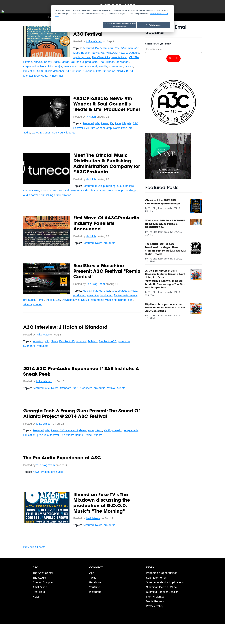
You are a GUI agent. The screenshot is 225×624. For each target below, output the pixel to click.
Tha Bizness (106, 61)
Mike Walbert (94, 41)
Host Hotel (39, 591)
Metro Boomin (81, 52)
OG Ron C (77, 61)
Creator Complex (43, 582)
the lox (50, 299)
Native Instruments (125, 295)
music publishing (105, 185)
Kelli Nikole (93, 518)
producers (91, 61)
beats (71, 132)
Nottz (40, 71)
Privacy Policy (154, 606)
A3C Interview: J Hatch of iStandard (65, 327)
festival (111, 388)
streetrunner (116, 66)
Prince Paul (56, 75)
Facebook (95, 582)
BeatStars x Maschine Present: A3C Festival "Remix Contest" (107, 272)
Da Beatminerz (104, 48)
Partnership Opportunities (161, 572)
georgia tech (130, 430)
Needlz (102, 66)
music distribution (88, 190)
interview (38, 341)
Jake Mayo (43, 334)
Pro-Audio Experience (72, 341)
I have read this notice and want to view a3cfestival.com (119, 25)
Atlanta (27, 304)
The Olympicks (101, 57)
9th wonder (122, 61)
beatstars (123, 290)
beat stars (106, 295)
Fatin (118, 123)
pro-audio (89, 71)
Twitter (93, 577)
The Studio (39, 577)
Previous (28, 547)
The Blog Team (95, 283)
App (91, 572)
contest (37, 304)
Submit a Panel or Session (162, 591)
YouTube (94, 587)
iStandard (65, 388)
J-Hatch (91, 116)
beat (130, 299)
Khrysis (38, 61)
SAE (87, 128)
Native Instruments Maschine (99, 299)
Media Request (155, 601)
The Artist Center (43, 572)
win (77, 299)
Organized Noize (33, 66)
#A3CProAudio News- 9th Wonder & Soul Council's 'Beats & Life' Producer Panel (106, 104)
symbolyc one (81, 57)
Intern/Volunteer (155, 596)
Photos (45, 471)
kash (124, 128)
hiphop (122, 299)
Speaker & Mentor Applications (165, 582)
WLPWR (105, 52)
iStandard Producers (35, 345)
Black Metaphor (54, 71)
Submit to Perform (157, 577)
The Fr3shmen (124, 48)
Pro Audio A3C (107, 341)
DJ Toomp (109, 71)
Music (86, 290)
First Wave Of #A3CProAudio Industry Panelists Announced (106, 224)
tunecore (105, 190)
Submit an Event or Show (161, 587)
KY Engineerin (112, 430)
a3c (136, 48)
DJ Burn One (73, 71)
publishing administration (56, 195)
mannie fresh (119, 57)
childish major (53, 66)
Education (29, 71)
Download (68, 299)
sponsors (46, 190)
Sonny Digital (52, 61)
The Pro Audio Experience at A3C (62, 458)
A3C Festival (61, 190)
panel (35, 132)
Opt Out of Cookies (153, 25)
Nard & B (122, 71)
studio (116, 190)
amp (109, 128)
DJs (57, 299)
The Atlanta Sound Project (76, 435)
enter (107, 290)
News (95, 52)
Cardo (65, 61)
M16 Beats (70, 66)
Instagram (95, 591)
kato (98, 71)
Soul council (59, 132)
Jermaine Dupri (87, 66)
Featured (88, 48)
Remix (40, 299)
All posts (40, 547)
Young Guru (95, 430)
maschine (93, 295)
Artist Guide (40, 587)
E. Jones (45, 132)
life (111, 123)
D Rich (129, 66)
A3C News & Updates (125, 52)
